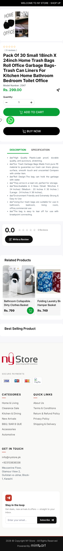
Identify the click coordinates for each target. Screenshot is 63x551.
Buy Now (33, 131)
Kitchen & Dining (11, 413)
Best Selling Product (20, 329)
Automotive (8, 434)
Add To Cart (33, 112)
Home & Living (10, 403)
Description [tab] (18, 149)
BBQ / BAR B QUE (12, 424)
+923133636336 (11, 462)
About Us (38, 403)
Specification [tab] (40, 149)
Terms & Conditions (44, 408)
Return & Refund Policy (46, 413)
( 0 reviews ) (11, 50)
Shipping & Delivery (44, 424)
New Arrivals (9, 418)
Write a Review (21, 239)
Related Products (18, 260)
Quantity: (8, 97)
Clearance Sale (10, 408)
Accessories (9, 429)
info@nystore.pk (11, 457)
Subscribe (45, 520)
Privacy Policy (41, 418)
